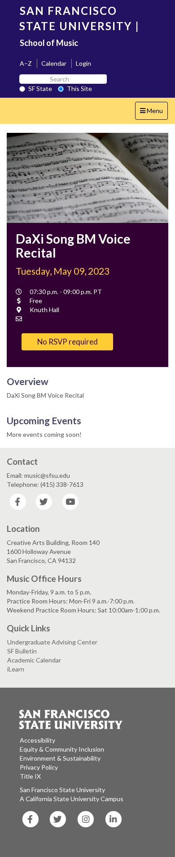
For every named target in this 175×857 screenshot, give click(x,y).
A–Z (26, 63)
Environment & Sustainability (60, 758)
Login (83, 63)
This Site (79, 88)
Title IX (30, 776)
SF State (40, 88)
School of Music (49, 43)
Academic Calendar (34, 660)
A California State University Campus (71, 799)
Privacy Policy (39, 767)
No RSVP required (67, 341)
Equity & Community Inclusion (62, 749)
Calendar (53, 63)
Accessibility (37, 740)
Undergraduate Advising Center (52, 642)
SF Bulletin (22, 651)
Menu (154, 113)
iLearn (15, 669)
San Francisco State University (62, 790)
